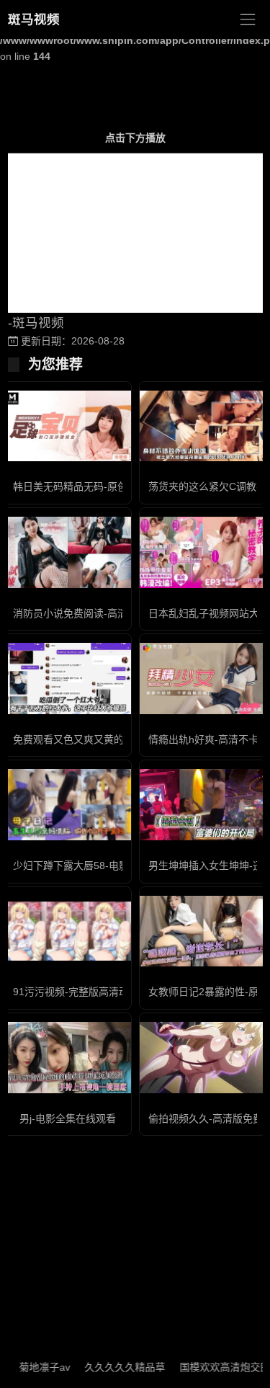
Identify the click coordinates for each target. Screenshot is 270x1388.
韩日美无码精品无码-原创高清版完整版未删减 (115, 486)
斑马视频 (34, 19)
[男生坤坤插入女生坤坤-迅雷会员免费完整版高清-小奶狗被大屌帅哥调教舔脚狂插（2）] (203, 804)
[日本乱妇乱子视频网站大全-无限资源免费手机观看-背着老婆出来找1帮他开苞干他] (203, 552)
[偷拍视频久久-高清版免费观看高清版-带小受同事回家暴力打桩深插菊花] (203, 1057)
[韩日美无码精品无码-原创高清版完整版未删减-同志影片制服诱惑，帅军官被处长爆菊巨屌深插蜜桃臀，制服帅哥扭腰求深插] (67, 426)
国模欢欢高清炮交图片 (219, 1367)
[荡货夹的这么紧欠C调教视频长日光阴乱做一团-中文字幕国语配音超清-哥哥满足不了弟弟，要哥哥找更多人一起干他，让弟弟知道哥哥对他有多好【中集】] (203, 426)
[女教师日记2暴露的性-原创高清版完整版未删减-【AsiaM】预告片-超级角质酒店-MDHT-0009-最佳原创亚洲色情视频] (203, 931)
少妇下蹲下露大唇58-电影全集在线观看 (101, 865)
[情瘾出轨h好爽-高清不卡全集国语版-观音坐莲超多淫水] (203, 678)
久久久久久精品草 (114, 1367)
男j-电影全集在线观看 (67, 1118)
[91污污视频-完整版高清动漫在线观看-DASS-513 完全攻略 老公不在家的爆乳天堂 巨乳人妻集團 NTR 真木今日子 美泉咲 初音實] (67, 931)
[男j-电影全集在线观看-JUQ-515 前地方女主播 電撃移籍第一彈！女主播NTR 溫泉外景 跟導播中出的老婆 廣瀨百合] (67, 1057)
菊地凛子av (34, 1367)
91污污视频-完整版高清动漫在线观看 (96, 991)
